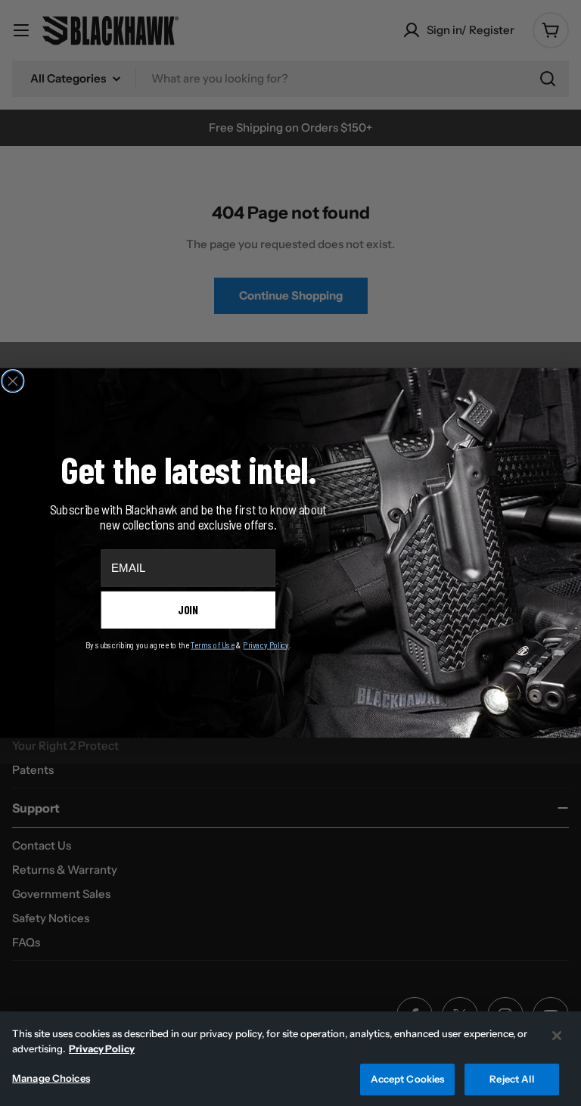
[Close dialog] (12, 381)
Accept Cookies (408, 1079)
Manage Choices (51, 1078)
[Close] (556, 1035)
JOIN (188, 610)
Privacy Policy (102, 1048)
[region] (290, 1058)
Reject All (511, 1079)
